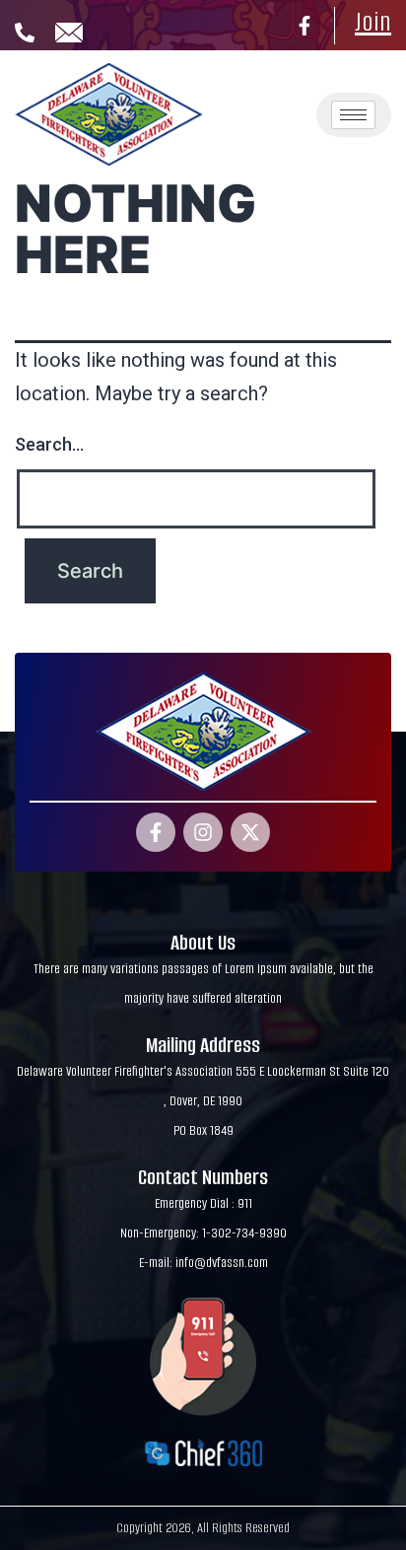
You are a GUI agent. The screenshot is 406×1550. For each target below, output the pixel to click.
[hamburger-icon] (353, 115)
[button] (272, 85)
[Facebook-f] (304, 25)
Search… (49, 444)
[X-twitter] (250, 832)
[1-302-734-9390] (24, 32)
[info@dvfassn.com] (69, 32)
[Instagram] (203, 832)
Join (373, 21)
